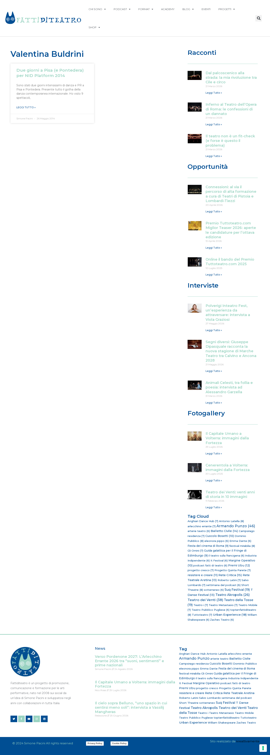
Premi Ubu (239, 565)
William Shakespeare (222, 722)
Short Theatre (188, 702)
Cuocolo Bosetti (219, 536)
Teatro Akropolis (232, 595)
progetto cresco (201, 570)
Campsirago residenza (194, 663)
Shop (92, 27)
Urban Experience (230, 614)
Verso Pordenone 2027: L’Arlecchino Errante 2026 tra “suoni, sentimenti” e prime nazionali (129, 660)
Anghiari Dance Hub (203, 521)
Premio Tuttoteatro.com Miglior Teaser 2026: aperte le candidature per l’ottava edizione (231, 230)
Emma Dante (240, 540)
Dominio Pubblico (245, 663)
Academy (168, 9)
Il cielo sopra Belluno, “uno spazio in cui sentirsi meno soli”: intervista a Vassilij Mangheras (131, 707)
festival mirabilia (242, 545)
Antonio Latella (231, 521)
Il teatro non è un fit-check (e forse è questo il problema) (230, 141)
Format (144, 9)
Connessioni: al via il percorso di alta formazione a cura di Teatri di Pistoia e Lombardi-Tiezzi (231, 194)
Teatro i (201, 605)
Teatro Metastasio (223, 605)
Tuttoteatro (202, 614)
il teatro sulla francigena (226, 555)
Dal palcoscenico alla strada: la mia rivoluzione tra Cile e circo (231, 78)
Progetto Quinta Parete (232, 570)
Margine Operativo (206, 683)
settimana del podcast (223, 585)
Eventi (206, 9)
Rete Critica (230, 575)
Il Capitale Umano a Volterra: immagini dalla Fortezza (227, 438)
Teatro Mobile (244, 712)
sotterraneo (214, 589)
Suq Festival (237, 590)
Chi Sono (95, 9)
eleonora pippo (216, 540)
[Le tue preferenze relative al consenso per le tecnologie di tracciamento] (263, 748)
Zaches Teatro (222, 619)
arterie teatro (199, 531)
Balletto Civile (224, 531)
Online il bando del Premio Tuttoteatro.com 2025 (230, 261)
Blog (186, 9)
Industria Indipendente (243, 678)
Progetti (224, 9)
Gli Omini (195, 550)
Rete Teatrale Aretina (238, 693)
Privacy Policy (95, 743)
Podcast (120, 9)
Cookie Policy (119, 743)
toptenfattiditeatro (227, 717)
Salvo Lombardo (210, 697)
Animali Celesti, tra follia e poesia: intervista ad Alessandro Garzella (229, 387)
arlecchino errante (202, 526)
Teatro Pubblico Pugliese (210, 609)
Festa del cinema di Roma (208, 545)
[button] (258, 18)
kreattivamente (248, 741)
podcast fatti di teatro (210, 565)
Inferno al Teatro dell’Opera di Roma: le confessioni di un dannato (231, 109)
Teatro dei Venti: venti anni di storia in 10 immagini (230, 494)
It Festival (219, 560)
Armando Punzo (235, 526)
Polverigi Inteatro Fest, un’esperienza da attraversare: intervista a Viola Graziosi (228, 313)
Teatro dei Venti (205, 600)
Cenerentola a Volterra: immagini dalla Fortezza (228, 467)
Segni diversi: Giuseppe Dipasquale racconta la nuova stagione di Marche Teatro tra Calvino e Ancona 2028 (231, 351)
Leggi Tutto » (26, 107)
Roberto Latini (229, 580)
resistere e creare (203, 575)
